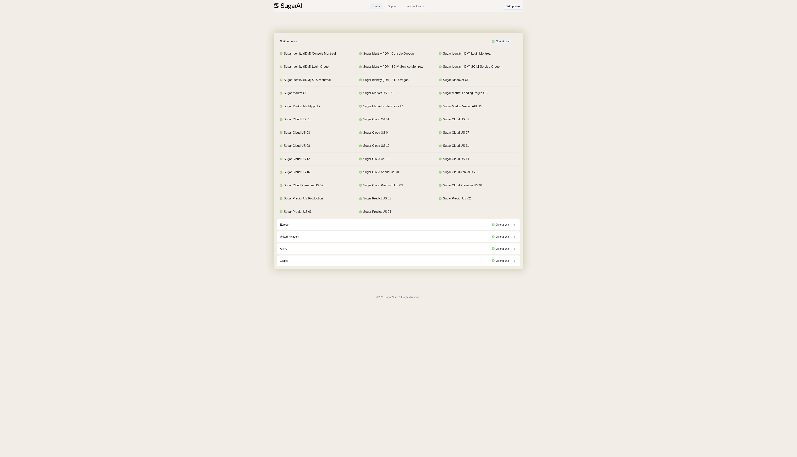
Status (376, 6)
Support (392, 6)
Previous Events (415, 6)
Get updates (513, 6)
